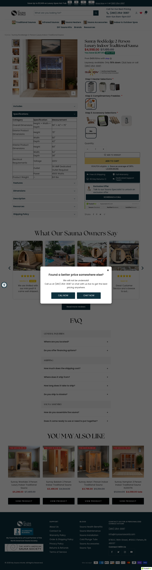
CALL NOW (63, 295)
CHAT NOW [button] (88, 295)
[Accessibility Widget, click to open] (4, 285)
